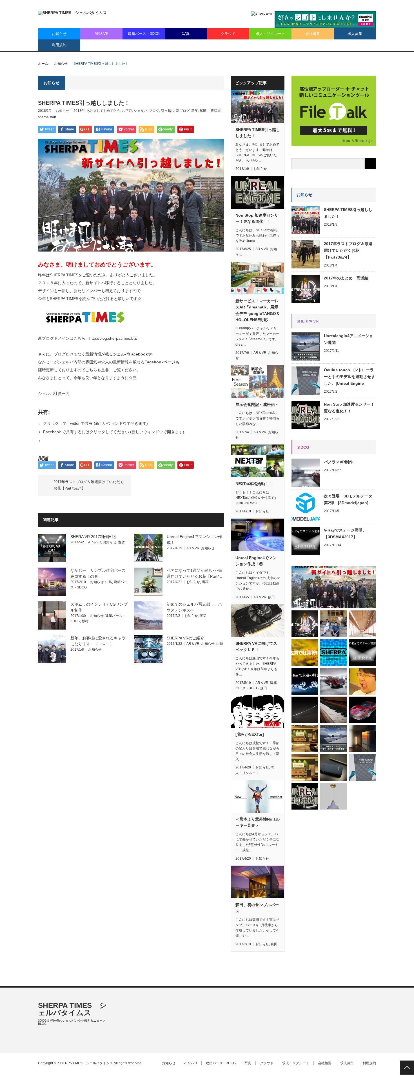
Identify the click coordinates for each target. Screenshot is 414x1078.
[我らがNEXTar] (249, 734)
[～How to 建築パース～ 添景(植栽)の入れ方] (304, 738)
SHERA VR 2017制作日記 (93, 536)
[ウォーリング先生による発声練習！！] (362, 681)
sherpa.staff (47, 117)
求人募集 (355, 34)
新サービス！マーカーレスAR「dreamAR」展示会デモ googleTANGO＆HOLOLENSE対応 (257, 310)
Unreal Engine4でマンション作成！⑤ (256, 560)
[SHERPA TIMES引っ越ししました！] (333, 587)
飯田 (271, 597)
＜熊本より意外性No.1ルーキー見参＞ (257, 822)
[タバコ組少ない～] (333, 767)
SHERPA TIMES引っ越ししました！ (257, 132)
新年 (194, 111)
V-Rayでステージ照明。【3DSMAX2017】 (345, 533)
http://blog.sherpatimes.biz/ (113, 338)
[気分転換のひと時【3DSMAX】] (362, 710)
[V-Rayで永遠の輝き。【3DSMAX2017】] (304, 681)
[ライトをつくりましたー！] (333, 796)
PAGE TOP (407, 1068)
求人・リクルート (270, 34)
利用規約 (59, 45)
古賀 (121, 542)
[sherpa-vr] (262, 13)
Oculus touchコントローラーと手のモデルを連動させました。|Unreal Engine (349, 377)
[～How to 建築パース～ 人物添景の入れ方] (304, 767)
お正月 (127, 111)
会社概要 (312, 34)
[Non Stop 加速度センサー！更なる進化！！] (304, 796)
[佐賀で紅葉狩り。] (304, 652)
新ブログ (183, 111)
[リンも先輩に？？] (333, 623)
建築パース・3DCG (144, 34)
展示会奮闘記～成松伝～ (257, 404)
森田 (263, 688)
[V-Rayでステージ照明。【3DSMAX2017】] (362, 652)
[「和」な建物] (362, 623)
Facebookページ (159, 362)
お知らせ (59, 34)
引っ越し (167, 111)
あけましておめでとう (103, 111)
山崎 (219, 644)
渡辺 (203, 616)
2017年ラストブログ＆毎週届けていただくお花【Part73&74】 (89, 485)
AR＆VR (101, 34)
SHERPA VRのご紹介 (185, 638)
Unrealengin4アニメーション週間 (348, 339)
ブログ (154, 111)
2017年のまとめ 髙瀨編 (346, 278)
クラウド (228, 34)
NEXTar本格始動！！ (254, 483)
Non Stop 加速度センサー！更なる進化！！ (256, 218)
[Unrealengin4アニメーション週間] (333, 738)
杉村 (85, 621)
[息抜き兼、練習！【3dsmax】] (333, 681)
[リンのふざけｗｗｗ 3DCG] (304, 710)
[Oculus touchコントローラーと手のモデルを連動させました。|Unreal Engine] (362, 767)
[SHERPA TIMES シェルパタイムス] (72, 13)
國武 (205, 582)
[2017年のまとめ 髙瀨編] (304, 623)
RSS (40, 1041)
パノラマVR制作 (338, 462)
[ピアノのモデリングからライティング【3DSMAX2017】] (333, 710)
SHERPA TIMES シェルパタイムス (72, 1009)
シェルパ (140, 111)
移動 (203, 111)
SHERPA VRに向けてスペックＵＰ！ (256, 646)
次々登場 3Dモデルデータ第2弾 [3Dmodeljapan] (348, 499)
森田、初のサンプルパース (257, 908)
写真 (186, 34)
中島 (108, 582)
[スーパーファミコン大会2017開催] (333, 652)
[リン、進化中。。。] (362, 738)
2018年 (79, 111)
